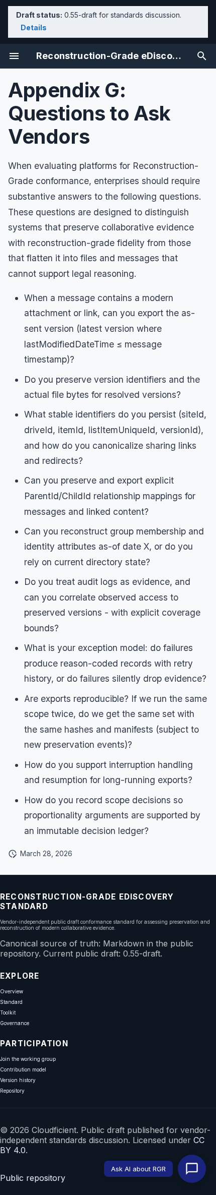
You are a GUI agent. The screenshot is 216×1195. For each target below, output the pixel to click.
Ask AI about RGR (138, 1169)
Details (34, 27)
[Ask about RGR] (192, 1169)
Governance (14, 1023)
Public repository (32, 1178)
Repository (12, 1091)
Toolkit (8, 1012)
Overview (11, 991)
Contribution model (23, 1069)
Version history (18, 1080)
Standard (11, 1002)
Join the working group (28, 1059)
